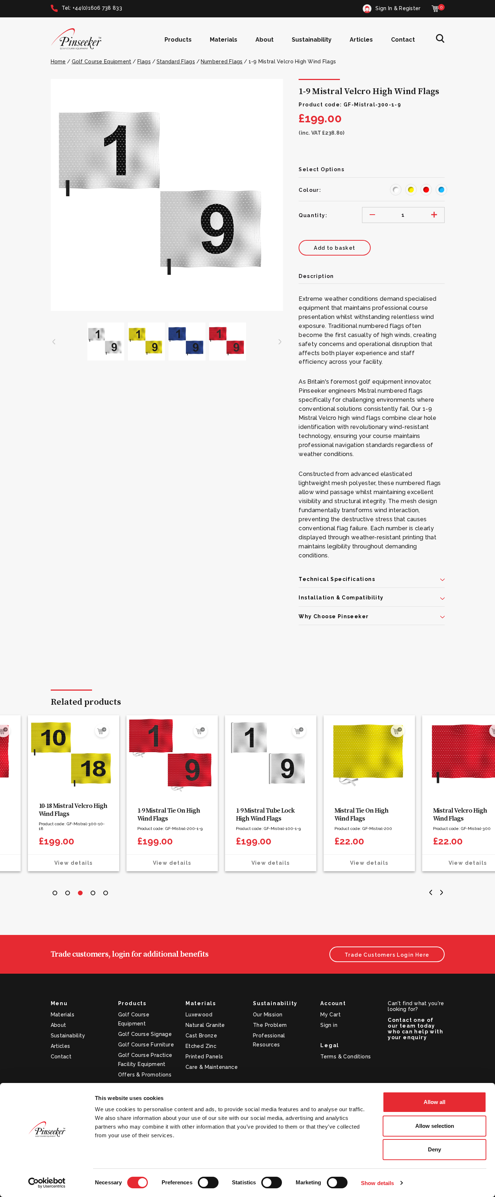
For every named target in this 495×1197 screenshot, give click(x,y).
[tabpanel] (96, 793)
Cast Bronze (201, 1035)
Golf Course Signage (145, 1034)
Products (178, 39)
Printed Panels (204, 1056)
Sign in (328, 1025)
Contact (403, 39)
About (264, 39)
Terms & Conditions (345, 1056)
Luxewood (199, 1014)
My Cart (330, 1014)
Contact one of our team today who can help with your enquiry (415, 1028)
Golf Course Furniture (146, 1045)
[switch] (208, 1182)
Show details (377, 1183)
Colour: (310, 190)
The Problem (270, 1025)
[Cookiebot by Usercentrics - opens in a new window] (47, 1182)
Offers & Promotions (145, 1075)
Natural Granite (205, 1025)
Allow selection (434, 1126)
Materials (223, 39)
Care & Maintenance (212, 1067)
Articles (361, 39)
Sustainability (312, 39)
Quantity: (313, 215)
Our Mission (267, 1014)
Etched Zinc (201, 1046)
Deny (434, 1149)
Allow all (434, 1102)
